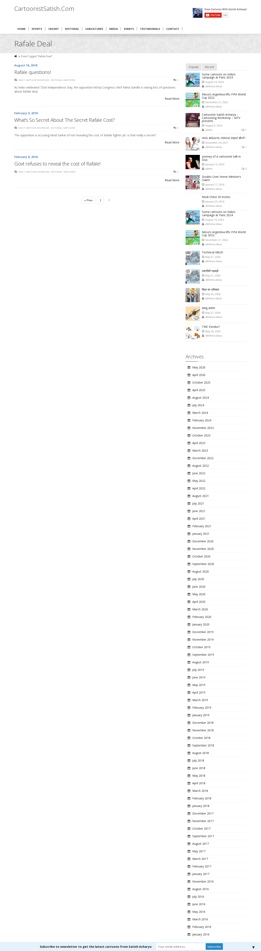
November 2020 (203, 549)
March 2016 (200, 919)
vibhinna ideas (213, 86)
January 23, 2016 (214, 201)
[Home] (16, 56)
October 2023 (201, 435)
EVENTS (129, 29)
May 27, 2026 (212, 312)
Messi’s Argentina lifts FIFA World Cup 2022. (224, 95)
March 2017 (200, 859)
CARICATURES (94, 29)
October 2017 (201, 828)
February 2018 (201, 798)
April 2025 (198, 390)
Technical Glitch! (212, 252)
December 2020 (202, 541)
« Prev (88, 200)
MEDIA (113, 29)
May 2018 (198, 776)
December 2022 (202, 458)
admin (208, 130)
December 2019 (202, 632)
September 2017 (203, 836)
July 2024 (198, 405)
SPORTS (37, 29)
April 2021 (198, 518)
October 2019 (201, 647)
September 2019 (203, 655)
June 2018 (198, 768)
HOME (21, 29)
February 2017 (201, 866)
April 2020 (198, 602)
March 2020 (200, 609)
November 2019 (203, 639)
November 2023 (203, 428)
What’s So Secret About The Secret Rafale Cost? (64, 119)
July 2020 (198, 579)
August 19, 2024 (214, 82)
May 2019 (198, 685)
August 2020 (200, 571)
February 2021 (201, 526)
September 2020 (203, 564)
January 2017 (200, 874)
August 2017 (200, 844)
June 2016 (198, 904)
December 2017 (202, 813)
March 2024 (200, 413)
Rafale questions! (32, 72)
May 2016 (198, 912)
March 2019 (200, 700)
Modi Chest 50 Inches (216, 197)
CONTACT (172, 29)
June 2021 (198, 511)
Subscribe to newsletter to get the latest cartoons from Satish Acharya (96, 946)
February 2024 (201, 420)
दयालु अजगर (208, 308)
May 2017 (198, 851)
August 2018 (200, 753)
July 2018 (198, 760)
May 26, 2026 (212, 331)
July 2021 (198, 503)
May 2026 (198, 367)
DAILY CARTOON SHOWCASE (34, 80)
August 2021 (200, 496)
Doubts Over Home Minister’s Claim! (221, 178)
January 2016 (200, 934)
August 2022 (200, 466)
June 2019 (198, 677)
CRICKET (53, 29)
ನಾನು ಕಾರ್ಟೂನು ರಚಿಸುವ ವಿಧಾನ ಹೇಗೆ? (223, 138)
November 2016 (203, 881)
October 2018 (201, 738)
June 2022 (198, 473)
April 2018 (198, 783)
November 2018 (203, 730)
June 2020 (198, 587)
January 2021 (200, 534)
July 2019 (198, 670)
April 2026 (198, 375)
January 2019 (200, 715)
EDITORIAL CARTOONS (63, 80)
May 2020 (198, 594)
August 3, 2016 (213, 125)
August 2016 (200, 889)
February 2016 (201, 927)
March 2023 (200, 450)
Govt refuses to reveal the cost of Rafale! (57, 163)
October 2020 (201, 556)
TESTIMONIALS (150, 29)
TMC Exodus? (211, 327)
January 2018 (200, 806)
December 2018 (202, 723)
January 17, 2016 (214, 184)
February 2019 (201, 707)
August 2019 (200, 662)
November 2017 (203, 821)
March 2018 (200, 791)
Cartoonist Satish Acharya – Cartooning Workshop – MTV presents (221, 118)
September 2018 (203, 745)
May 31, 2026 (212, 257)
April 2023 (198, 443)
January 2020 (200, 624)
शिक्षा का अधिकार (210, 289)
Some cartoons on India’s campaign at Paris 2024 (219, 75)
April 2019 (198, 692)
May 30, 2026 (212, 294)
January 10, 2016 (214, 164)
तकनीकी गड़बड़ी (210, 271)
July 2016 (198, 896)
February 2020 (201, 617)
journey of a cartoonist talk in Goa (221, 157)
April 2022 (198, 488)
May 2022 (198, 481)
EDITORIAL (72, 29)
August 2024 (200, 397)
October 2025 (201, 382)
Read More (172, 99)
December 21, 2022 (216, 102)
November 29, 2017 (216, 142)
